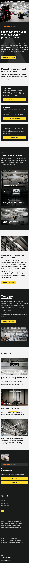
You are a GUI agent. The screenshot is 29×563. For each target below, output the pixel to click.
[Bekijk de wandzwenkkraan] (14, 113)
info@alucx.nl (4, 503)
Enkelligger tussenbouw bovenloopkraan (11, 521)
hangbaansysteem (6, 49)
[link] (8, 57)
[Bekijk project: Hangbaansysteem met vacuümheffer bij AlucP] (14, 197)
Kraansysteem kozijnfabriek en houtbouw (11, 540)
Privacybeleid (4, 559)
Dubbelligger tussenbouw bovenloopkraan (11, 523)
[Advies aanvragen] (14, 132)
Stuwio (8, 560)
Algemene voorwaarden (6, 557)
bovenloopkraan (10, 47)
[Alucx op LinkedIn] (2, 511)
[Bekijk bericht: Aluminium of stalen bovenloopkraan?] (14, 432)
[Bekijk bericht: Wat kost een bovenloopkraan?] (14, 402)
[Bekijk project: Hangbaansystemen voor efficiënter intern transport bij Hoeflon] (14, 179)
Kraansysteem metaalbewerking (9, 538)
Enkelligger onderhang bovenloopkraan (10, 525)
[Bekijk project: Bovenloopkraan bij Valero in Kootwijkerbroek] (14, 216)
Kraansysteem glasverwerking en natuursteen (12, 542)
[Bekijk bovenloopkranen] (14, 94)
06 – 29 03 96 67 (5, 505)
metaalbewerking (18, 301)
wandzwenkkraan (21, 47)
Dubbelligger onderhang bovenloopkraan (11, 527)
